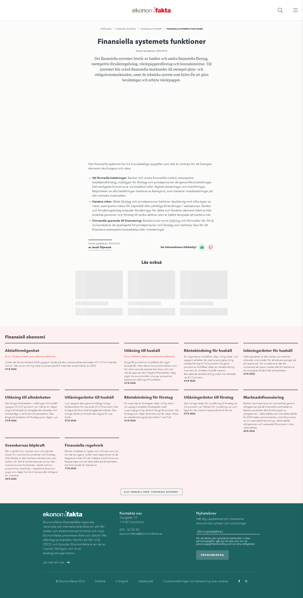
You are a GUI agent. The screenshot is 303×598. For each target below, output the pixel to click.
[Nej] (211, 247)
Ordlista (100, 581)
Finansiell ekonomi (126, 29)
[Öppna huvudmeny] (295, 10)
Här (218, 541)
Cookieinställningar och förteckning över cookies (195, 581)
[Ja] (202, 247)
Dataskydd (146, 581)
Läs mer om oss (53, 562)
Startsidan (105, 29)
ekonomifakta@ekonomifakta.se (140, 534)
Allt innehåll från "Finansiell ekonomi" (151, 492)
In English (122, 581)
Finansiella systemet (151, 29)
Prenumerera (212, 554)
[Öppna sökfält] (280, 10)
